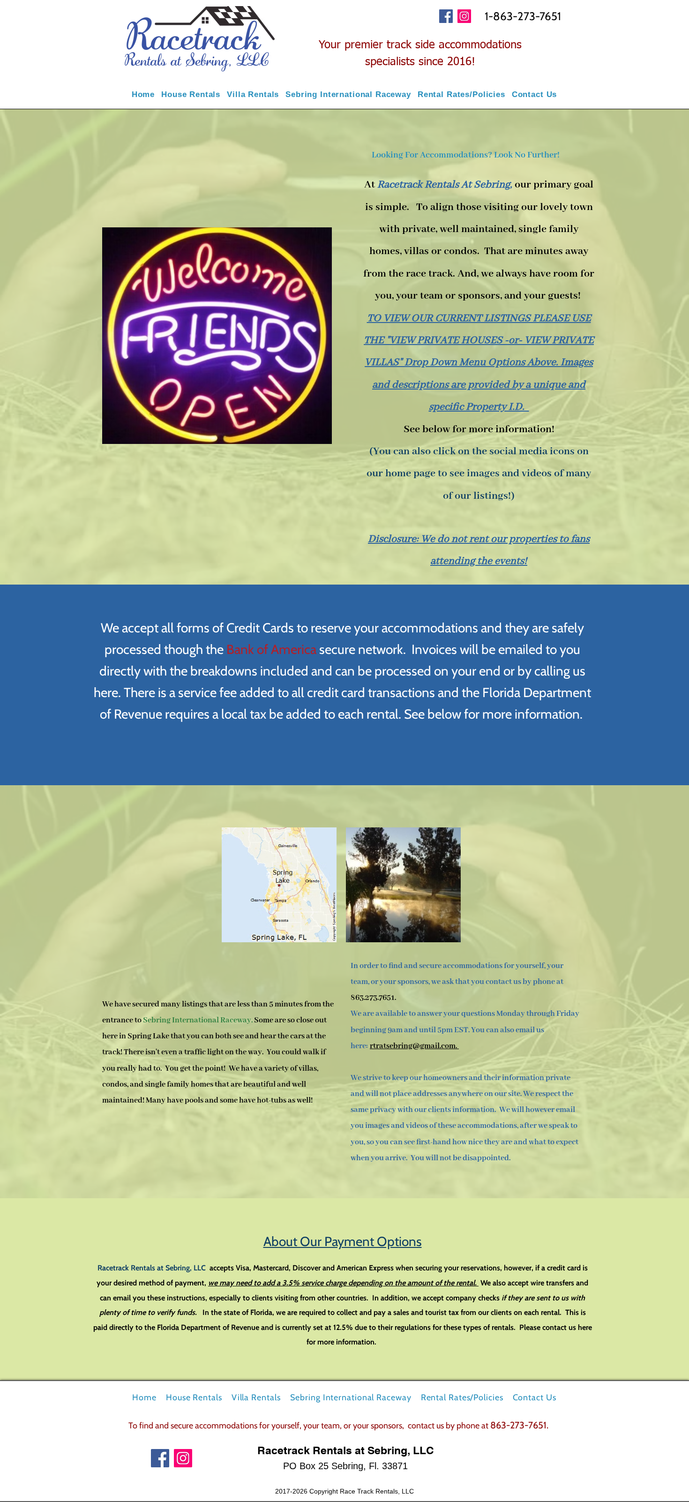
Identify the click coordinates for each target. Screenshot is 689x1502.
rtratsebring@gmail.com (413, 1046)
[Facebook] (446, 16)
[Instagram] (464, 16)
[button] (191, 94)
